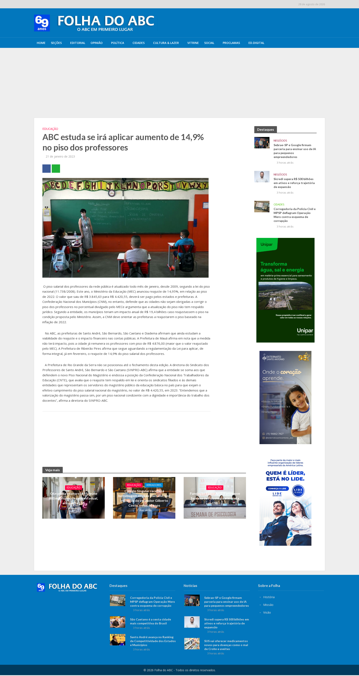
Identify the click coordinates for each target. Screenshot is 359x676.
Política (117, 43)
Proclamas (231, 43)
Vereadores (153, 485)
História (269, 597)
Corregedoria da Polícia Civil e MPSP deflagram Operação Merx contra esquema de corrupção (295, 214)
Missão (268, 605)
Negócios (280, 140)
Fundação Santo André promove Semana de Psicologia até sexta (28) (215, 498)
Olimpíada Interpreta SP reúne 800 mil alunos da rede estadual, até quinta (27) (73, 498)
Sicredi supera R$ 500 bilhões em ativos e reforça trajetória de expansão (141, 66)
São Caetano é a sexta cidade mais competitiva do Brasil (150, 621)
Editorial (77, 43)
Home (41, 43)
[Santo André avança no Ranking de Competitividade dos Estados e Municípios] (117, 639)
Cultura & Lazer (166, 43)
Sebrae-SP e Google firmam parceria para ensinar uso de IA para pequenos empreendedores (153, 56)
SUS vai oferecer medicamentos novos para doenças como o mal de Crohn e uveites (226, 645)
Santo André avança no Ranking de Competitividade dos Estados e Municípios (153, 641)
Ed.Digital (256, 43)
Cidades (139, 43)
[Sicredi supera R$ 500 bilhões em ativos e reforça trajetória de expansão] (64, 66)
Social (209, 43)
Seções (56, 43)
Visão (267, 612)
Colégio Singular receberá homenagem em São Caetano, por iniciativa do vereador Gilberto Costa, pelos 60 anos (144, 498)
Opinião (97, 43)
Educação (50, 129)
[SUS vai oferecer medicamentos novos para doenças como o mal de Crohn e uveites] (192, 643)
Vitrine (193, 43)
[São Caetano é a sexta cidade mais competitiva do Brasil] (117, 621)
